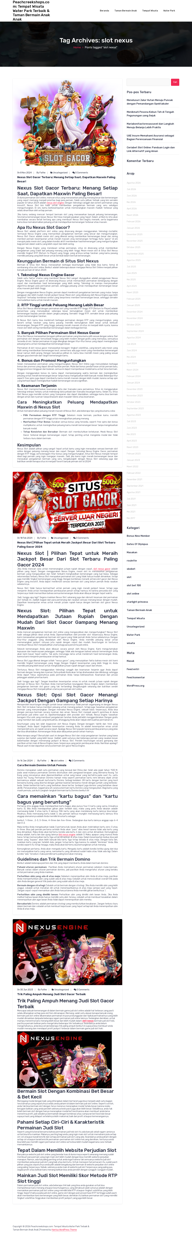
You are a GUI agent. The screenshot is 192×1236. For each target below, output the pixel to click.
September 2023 (135, 408)
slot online (59, 760)
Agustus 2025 (134, 260)
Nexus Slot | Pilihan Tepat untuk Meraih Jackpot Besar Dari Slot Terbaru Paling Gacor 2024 (66, 544)
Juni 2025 (132, 273)
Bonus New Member (138, 535)
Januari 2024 (133, 383)
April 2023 (132, 441)
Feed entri (133, 669)
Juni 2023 (132, 428)
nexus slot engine (55, 203)
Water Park (169, 10)
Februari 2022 (134, 473)
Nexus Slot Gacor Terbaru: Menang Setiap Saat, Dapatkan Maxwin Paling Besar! (66, 179)
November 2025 (135, 241)
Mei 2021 (131, 511)
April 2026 (132, 208)
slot (129, 577)
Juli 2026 (131, 189)
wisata (131, 643)
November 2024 (135, 318)
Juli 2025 (131, 266)
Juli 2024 (131, 344)
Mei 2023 (131, 434)
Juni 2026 (132, 196)
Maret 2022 (132, 466)
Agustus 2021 (133, 492)
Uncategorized (60, 172)
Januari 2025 (133, 305)
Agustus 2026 (134, 183)
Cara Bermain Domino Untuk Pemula (41, 765)
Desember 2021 (134, 479)
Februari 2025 (134, 299)
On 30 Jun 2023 (25, 989)
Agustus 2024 (134, 337)
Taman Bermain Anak (125, 10)
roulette (132, 560)
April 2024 (132, 363)
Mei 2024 (131, 357)
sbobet (131, 568)
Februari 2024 (134, 376)
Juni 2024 (132, 350)
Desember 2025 (134, 234)
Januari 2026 (133, 228)
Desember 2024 (134, 312)
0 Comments (81, 172)
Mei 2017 (131, 518)
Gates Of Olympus (137, 544)
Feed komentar (136, 677)
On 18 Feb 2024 (24, 538)
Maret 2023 (132, 447)
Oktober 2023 (133, 402)
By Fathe (41, 172)
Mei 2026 (131, 202)
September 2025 (135, 254)
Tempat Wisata (150, 10)
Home (77, 47)
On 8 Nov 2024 (24, 172)
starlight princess (137, 601)
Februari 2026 (134, 221)
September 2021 (135, 486)
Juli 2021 (131, 499)
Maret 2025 (132, 292)
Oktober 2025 (133, 247)
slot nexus (88, 1021)
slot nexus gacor (101, 569)
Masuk (130, 661)
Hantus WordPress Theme (64, 1230)
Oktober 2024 (133, 324)
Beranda (104, 10)
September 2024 (135, 331)
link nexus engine (67, 834)
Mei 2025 (131, 279)
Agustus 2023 (134, 415)
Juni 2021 (131, 505)
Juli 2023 (131, 421)
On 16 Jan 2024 (25, 760)
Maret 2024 (132, 370)
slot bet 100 (134, 585)
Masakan (132, 552)
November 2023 (135, 395)
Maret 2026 (132, 215)
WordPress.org (135, 685)
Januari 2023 (133, 460)
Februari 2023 (134, 453)
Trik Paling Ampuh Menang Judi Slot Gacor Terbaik (51, 994)
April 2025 (132, 286)
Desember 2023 (134, 389)
